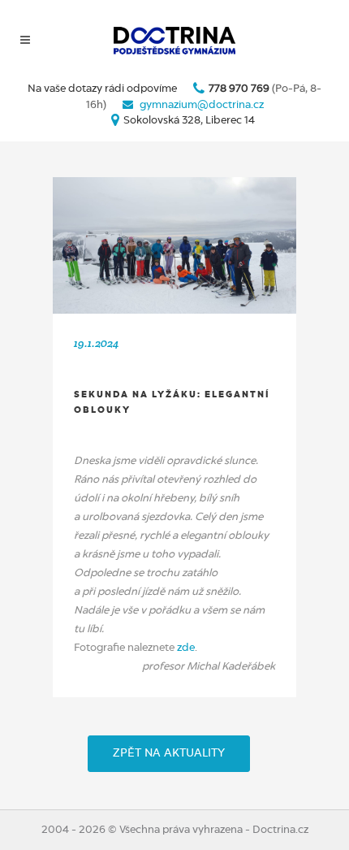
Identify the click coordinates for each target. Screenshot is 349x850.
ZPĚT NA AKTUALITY (169, 753)
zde (186, 648)
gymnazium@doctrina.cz (202, 105)
